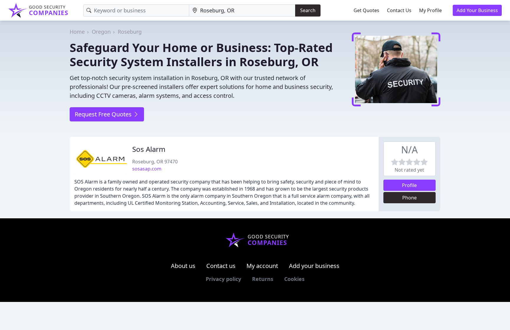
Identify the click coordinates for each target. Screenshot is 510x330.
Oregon (101, 31)
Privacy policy (223, 278)
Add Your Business (477, 10)
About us (183, 266)
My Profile (430, 10)
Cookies (294, 278)
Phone (409, 197)
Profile (409, 185)
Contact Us (399, 10)
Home (77, 31)
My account (262, 266)
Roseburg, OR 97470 (155, 161)
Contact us (221, 266)
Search (308, 10)
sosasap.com (146, 168)
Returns (262, 278)
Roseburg (130, 31)
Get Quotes (366, 10)
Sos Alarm (148, 149)
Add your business (314, 266)
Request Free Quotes (104, 114)
